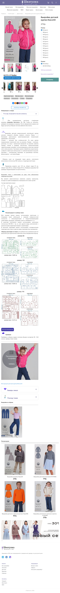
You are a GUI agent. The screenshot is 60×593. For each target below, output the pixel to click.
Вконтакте (4, 583)
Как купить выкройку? (47, 74)
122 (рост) (45, 41)
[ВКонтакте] (13, 103)
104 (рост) (45, 34)
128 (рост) (45, 43)
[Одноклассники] (15, 103)
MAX (3, 584)
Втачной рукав (29, 96)
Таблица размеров (46, 70)
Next (37, 68)
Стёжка (22, 98)
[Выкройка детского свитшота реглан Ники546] (15, 496)
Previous (2, 68)
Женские (4, 567)
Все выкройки (20, 7)
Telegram (4, 581)
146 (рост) (45, 50)
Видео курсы (29, 10)
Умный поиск (9, 7)
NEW (22, 10)
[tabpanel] (19, 67)
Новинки (4, 573)
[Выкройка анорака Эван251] (15, 459)
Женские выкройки (32, 7)
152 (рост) (45, 53)
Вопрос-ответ (34, 565)
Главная (3, 13)
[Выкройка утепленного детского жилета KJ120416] (45, 496)
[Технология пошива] (19, 379)
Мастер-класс (19, 96)
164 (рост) (45, 57)
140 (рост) (45, 48)
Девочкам (43, 7)
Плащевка (29, 98)
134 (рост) (45, 46)
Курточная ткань (8, 96)
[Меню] (3, 2)
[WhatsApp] (22, 103)
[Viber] (20, 103)
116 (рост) (45, 39)
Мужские (4, 571)
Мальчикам (51, 7)
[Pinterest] (26, 103)
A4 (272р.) (45, 63)
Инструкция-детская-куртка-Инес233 (11, 383)
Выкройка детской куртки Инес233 (35, 13)
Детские (4, 569)
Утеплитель (15, 98)
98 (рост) (45, 32)
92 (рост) (45, 30)
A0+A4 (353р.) (47, 66)
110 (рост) (45, 37)
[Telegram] (24, 103)
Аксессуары (39, 10)
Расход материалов (7, 329)
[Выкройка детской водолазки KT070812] (45, 459)
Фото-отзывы (49, 10)
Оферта (33, 567)
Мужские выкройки (12, 10)
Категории (11, 13)
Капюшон (7, 98)
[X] (18, 103)
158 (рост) (45, 55)
